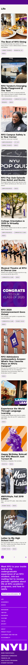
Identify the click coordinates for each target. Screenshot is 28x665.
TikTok (3, 621)
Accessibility (5, 637)
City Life (16, 142)
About (3, 629)
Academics (5, 602)
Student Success (7, 663)
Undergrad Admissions (9, 655)
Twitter (3, 612)
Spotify (3, 624)
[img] (14, 26)
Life (2, 599)
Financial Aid (5, 658)
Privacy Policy (6, 632)
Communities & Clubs (20, 99)
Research (4, 102)
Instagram (4, 610)
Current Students (7, 50)
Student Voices (20, 321)
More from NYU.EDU (7, 653)
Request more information (10, 594)
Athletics (4, 464)
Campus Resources (7, 99)
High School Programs (9, 660)
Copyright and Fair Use (9, 635)
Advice (3, 605)
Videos (3, 53)
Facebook (4, 615)
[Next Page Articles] (26, 557)
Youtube (4, 618)
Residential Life (18, 50)
